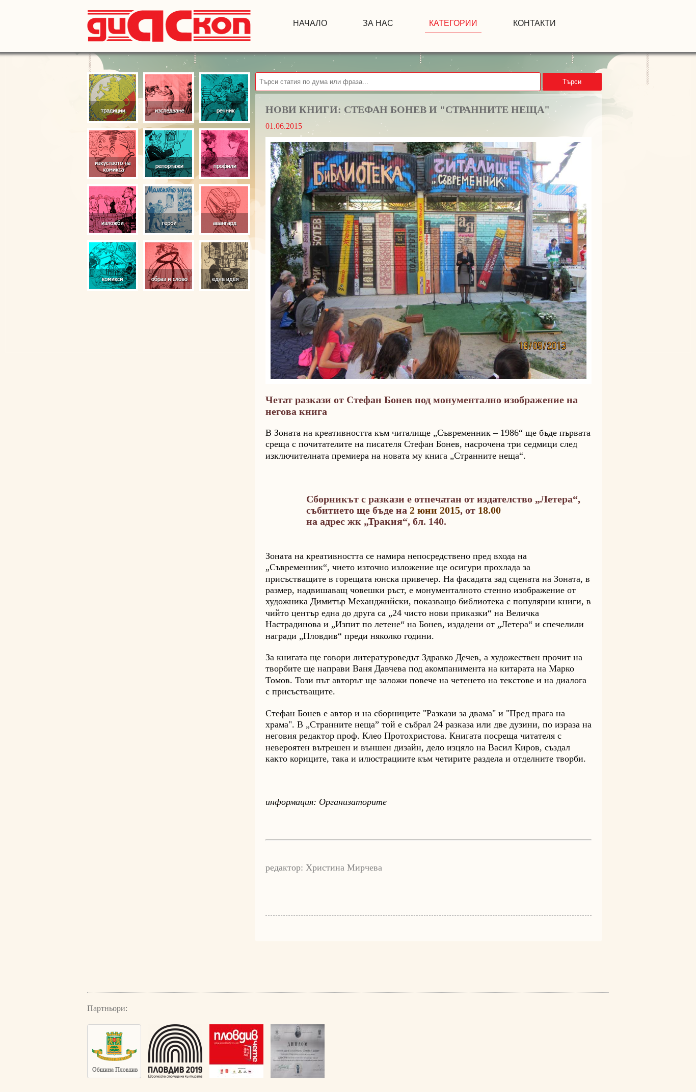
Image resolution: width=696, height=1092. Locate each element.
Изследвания (168, 97)
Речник (224, 97)
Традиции (112, 97)
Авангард (224, 209)
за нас (378, 23)
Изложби (112, 209)
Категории (453, 23)
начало (310, 23)
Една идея (224, 265)
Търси (572, 82)
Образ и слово (168, 265)
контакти (534, 23)
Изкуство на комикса (112, 153)
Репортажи (168, 153)
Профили (224, 153)
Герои (168, 209)
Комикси (112, 265)
